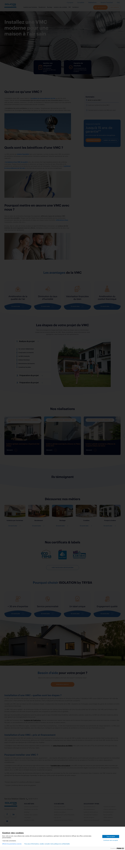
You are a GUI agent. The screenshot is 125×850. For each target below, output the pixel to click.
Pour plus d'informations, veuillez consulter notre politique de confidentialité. (47, 844)
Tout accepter (111, 836)
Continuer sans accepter (110, 840)
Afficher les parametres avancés (12, 844)
